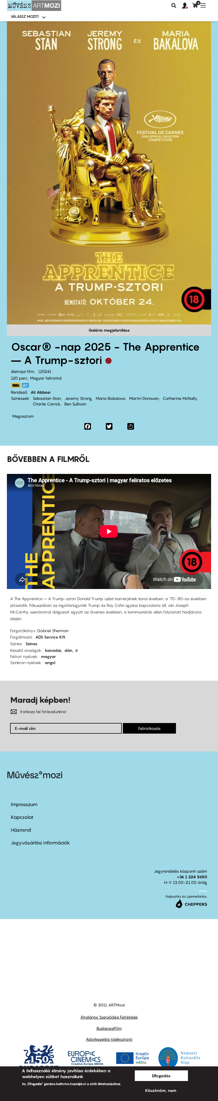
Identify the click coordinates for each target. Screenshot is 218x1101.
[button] (187, 5)
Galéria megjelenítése (109, 330)
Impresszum (24, 804)
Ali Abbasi (41, 392)
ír (77, 650)
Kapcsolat (22, 817)
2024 (45, 371)
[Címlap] (34, 5)
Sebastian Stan (47, 398)
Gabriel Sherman (53, 630)
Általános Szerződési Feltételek (109, 1017)
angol (50, 662)
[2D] (27, 385)
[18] (108, 362)
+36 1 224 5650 (192, 876)
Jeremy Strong (78, 398)
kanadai (53, 650)
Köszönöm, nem (160, 1090)
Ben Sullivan (75, 403)
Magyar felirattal (46, 378)
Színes (31, 643)
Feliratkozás (149, 728)
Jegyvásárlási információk (40, 843)
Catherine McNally (180, 398)
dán (68, 650)
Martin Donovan (144, 398)
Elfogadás (161, 1075)
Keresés (174, 5)
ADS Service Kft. (50, 637)
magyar (48, 656)
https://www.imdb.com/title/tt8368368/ (15, 385)
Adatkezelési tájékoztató (109, 1039)
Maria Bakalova (110, 398)
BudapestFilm (109, 1028)
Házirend (21, 830)
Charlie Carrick (46, 403)
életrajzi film (22, 371)
